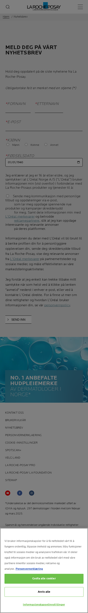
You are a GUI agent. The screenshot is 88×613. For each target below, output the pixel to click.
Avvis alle (44, 592)
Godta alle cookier (44, 578)
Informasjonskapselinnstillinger (44, 604)
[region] (44, 570)
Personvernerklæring (29, 569)
